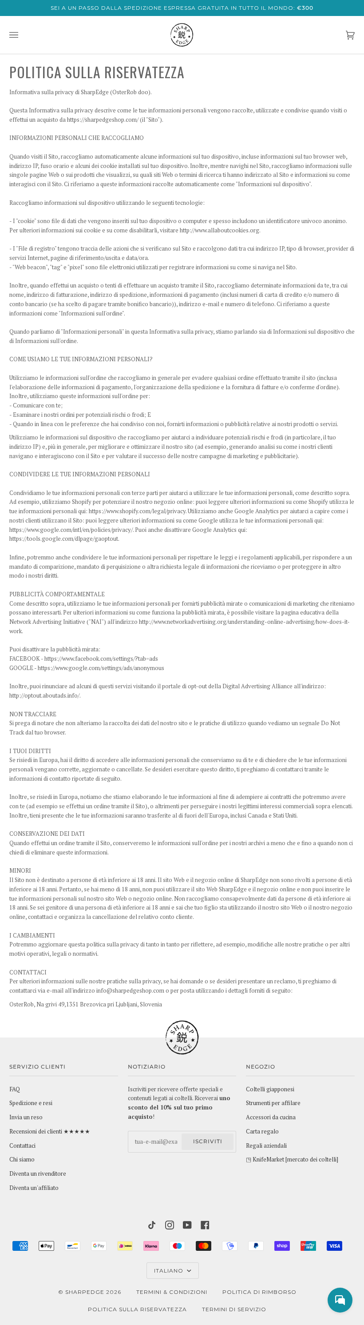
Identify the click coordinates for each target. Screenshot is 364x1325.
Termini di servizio (234, 1309)
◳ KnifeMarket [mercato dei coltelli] (292, 1159)
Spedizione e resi (30, 1103)
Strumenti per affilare (273, 1103)
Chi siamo (22, 1159)
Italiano (169, 1270)
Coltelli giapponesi (270, 1089)
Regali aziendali (266, 1145)
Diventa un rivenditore (37, 1173)
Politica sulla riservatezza (137, 1309)
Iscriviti (207, 1141)
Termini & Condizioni (171, 1292)
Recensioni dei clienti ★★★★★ (49, 1131)
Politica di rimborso (259, 1292)
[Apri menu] (22, 35)
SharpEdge (84, 1292)
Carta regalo (262, 1131)
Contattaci (22, 1145)
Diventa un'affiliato (34, 1188)
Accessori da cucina (271, 1117)
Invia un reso (26, 1117)
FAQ (14, 1089)
